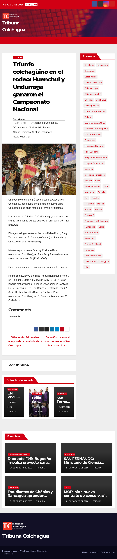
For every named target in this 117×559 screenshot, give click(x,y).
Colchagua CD (92, 105)
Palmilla (101, 192)
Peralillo (95, 198)
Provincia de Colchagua (96, 221)
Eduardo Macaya (93, 134)
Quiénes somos (108, 552)
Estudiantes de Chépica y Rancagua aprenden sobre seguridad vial (30, 496)
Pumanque (90, 227)
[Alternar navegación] (56, 40)
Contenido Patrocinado (19, 454)
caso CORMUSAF (93, 82)
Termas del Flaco (93, 255)
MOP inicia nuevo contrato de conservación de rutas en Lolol (86, 496)
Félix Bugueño (91, 152)
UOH (87, 267)
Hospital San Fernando (96, 157)
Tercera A (89, 250)
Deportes (18, 57)
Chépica (88, 100)
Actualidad (69, 454)
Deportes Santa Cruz (95, 123)
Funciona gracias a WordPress (16, 551)
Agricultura (103, 65)
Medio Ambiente (92, 186)
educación (90, 140)
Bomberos (89, 71)
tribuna (21, 119)
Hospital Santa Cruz (94, 163)
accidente (89, 65)
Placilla (100, 203)
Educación (13, 488)
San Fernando (91, 232)
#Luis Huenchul (21, 136)
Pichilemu (89, 203)
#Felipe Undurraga (42, 132)
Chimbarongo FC (93, 94)
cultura (88, 117)
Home (84, 552)
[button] (107, 40)
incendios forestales (95, 175)
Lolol (97, 180)
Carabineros (90, 76)
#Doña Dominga (22, 132)
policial (88, 209)
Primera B (89, 215)
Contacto (94, 552)
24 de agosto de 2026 (21, 468)
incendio (89, 169)
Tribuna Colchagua (25, 536)
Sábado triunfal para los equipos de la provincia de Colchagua (23, 341)
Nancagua (89, 192)
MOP (106, 186)
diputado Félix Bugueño (96, 128)
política (98, 209)
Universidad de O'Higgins (97, 261)
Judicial (88, 180)
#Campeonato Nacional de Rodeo (31, 127)
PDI (86, 198)
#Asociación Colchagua (44, 123)
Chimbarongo (91, 88)
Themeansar (7, 554)
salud (101, 227)
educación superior (94, 146)
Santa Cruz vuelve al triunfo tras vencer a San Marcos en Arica (55, 341)
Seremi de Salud (93, 244)
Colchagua (101, 100)
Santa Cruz (90, 238)
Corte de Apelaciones (95, 111)
